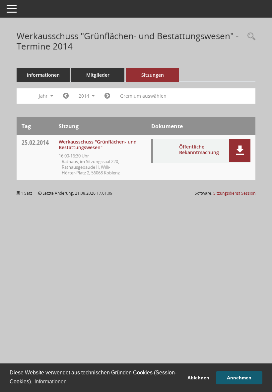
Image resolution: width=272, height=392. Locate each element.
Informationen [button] (50, 381)
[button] (239, 150)
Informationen (43, 75)
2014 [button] (85, 96)
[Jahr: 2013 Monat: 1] (66, 96)
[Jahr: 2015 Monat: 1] (107, 96)
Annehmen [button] (239, 377)
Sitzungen (152, 75)
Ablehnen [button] (198, 377)
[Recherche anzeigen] (249, 36)
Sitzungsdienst (234, 193)
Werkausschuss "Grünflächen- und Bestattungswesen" (98, 144)
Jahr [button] (44, 96)
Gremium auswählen (143, 96)
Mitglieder (97, 75)
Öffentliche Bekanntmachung (199, 149)
